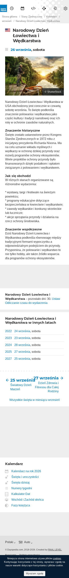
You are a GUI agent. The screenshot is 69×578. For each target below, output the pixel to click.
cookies (57, 558)
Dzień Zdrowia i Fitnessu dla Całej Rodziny (47, 387)
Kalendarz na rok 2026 (26, 471)
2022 (8, 331)
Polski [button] (9, 542)
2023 (8, 338)
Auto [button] (27, 542)
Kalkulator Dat (21, 494)
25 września (22, 358)
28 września (22, 345)
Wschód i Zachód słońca (28, 499)
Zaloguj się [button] (54, 8)
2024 (8, 345)
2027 (8, 358)
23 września (22, 338)
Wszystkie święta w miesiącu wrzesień (34, 399)
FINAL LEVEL (55, 550)
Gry (43, 8)
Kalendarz (22, 8)
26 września (21, 50)
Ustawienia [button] (65, 8)
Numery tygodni (22, 488)
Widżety (33, 8)
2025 (8, 351)
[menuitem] (11, 8)
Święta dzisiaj (21, 482)
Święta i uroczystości (25, 476)
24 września (22, 331)
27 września (22, 351)
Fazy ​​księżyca (21, 505)
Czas (11, 8)
